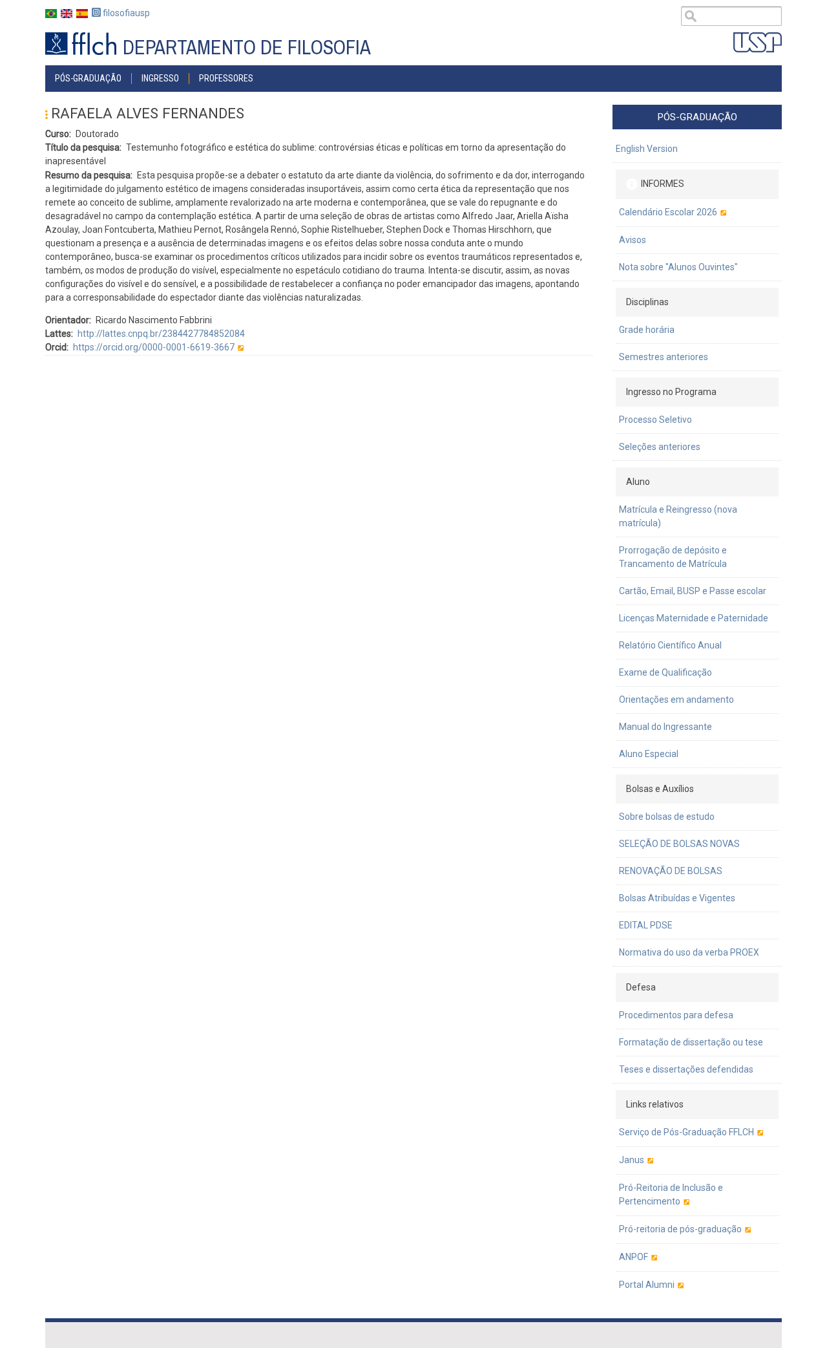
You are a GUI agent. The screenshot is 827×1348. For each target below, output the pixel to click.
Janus (631, 1160)
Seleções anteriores (659, 447)
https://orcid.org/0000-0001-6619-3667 (154, 347)
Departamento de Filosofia (247, 47)
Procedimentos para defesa (676, 1015)
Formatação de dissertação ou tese (691, 1042)
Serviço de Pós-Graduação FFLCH (686, 1132)
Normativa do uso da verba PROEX (689, 952)
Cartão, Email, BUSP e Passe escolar (692, 591)
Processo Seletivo (655, 419)
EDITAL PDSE (646, 925)
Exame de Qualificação (665, 672)
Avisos (632, 240)
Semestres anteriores (663, 357)
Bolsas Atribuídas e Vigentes (677, 898)
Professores (226, 78)
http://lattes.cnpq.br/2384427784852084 (161, 333)
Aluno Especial (648, 754)
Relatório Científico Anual (670, 645)
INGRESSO (160, 78)
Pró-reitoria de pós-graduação (680, 1229)
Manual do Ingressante (665, 727)
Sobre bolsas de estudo (667, 816)
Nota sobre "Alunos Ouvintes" (678, 267)
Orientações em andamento (676, 699)
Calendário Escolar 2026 (668, 212)
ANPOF (633, 1257)
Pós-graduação (88, 78)
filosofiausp (125, 13)
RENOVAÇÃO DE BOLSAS (670, 871)
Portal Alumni (647, 1284)
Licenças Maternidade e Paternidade (693, 618)
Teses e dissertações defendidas (686, 1069)
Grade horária (647, 330)
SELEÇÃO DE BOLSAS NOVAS (679, 844)
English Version (647, 149)
